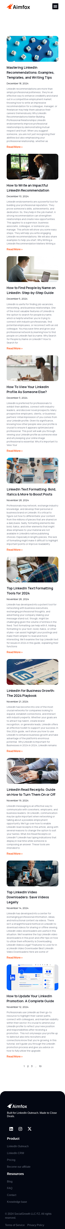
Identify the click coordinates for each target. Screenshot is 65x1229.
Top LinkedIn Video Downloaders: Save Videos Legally (28, 897)
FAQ (9, 1188)
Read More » (15, 147)
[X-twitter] (29, 1129)
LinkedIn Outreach (18, 1146)
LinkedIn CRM (15, 1153)
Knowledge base (17, 1201)
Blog (9, 1181)
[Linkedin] (11, 1129)
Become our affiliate (18, 1166)
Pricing (11, 1160)
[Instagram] (20, 1129)
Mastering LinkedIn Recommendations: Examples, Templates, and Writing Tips (30, 72)
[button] (55, 6)
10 (40, 1066)
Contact (11, 1195)
